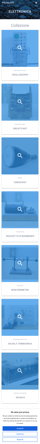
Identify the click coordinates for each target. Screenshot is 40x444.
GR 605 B (20, 397)
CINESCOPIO (20, 182)
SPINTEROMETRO (20, 290)
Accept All (20, 428)
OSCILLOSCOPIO (20, 75)
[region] (20, 426)
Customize (20, 434)
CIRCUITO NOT (20, 128)
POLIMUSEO (8, 3)
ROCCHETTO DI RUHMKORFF (20, 236)
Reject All (20, 439)
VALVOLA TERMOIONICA (20, 343)
